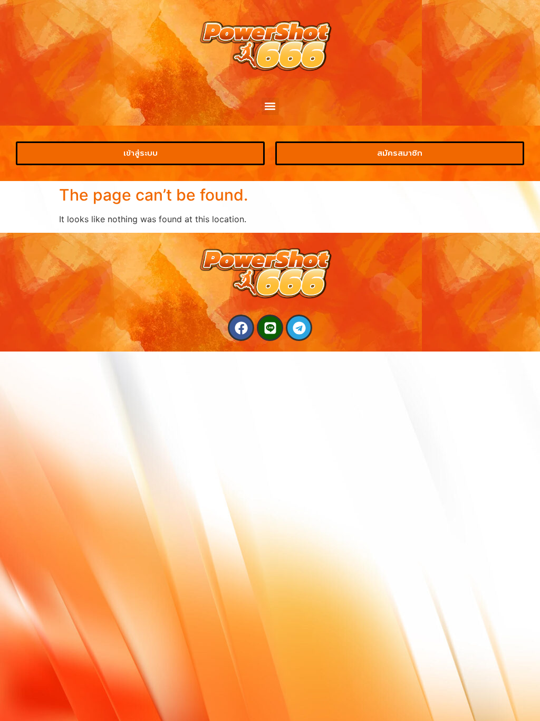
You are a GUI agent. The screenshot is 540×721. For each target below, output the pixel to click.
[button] (270, 106)
